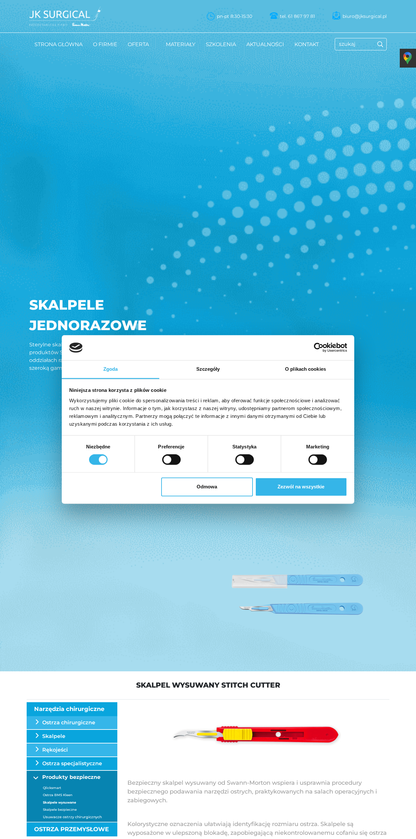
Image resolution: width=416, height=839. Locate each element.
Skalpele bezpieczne (60, 809)
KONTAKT (306, 44)
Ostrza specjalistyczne (72, 763)
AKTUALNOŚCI (265, 44)
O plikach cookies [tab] (305, 369)
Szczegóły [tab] (208, 369)
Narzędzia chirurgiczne (69, 709)
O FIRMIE (105, 44)
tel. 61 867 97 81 (297, 16)
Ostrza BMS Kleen (57, 795)
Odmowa (207, 486)
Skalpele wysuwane (59, 802)
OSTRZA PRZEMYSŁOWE (71, 829)
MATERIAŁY (180, 44)
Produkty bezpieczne (71, 777)
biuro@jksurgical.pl (365, 16)
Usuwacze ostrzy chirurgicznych (72, 817)
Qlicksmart (52, 788)
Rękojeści (55, 750)
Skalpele (53, 736)
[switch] (171, 460)
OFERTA (138, 44)
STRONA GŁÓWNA (58, 44)
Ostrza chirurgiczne (68, 722)
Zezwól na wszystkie (301, 486)
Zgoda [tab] (110, 369)
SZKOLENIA (221, 44)
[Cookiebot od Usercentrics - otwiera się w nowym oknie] (318, 348)
